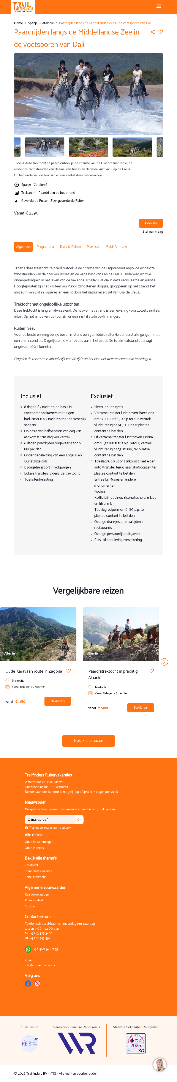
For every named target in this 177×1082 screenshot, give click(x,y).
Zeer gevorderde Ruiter (67, 201)
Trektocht (31, 865)
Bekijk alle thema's (41, 858)
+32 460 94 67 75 (45, 949)
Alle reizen (34, 835)
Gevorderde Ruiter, (34, 201)
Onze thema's (34, 848)
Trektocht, (28, 193)
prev (12, 662)
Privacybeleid (34, 900)
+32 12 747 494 (40, 938)
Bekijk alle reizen (88, 740)
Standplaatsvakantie (38, 871)
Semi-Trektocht (35, 877)
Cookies (30, 906)
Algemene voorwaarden (45, 887)
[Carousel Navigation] (88, 662)
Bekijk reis (58, 701)
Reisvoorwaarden (37, 894)
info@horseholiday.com (41, 965)
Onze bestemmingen (39, 842)
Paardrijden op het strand (56, 193)
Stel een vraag (152, 232)
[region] (159, 1064)
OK (79, 819)
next (164, 662)
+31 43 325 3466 (41, 933)
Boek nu (151, 223)
